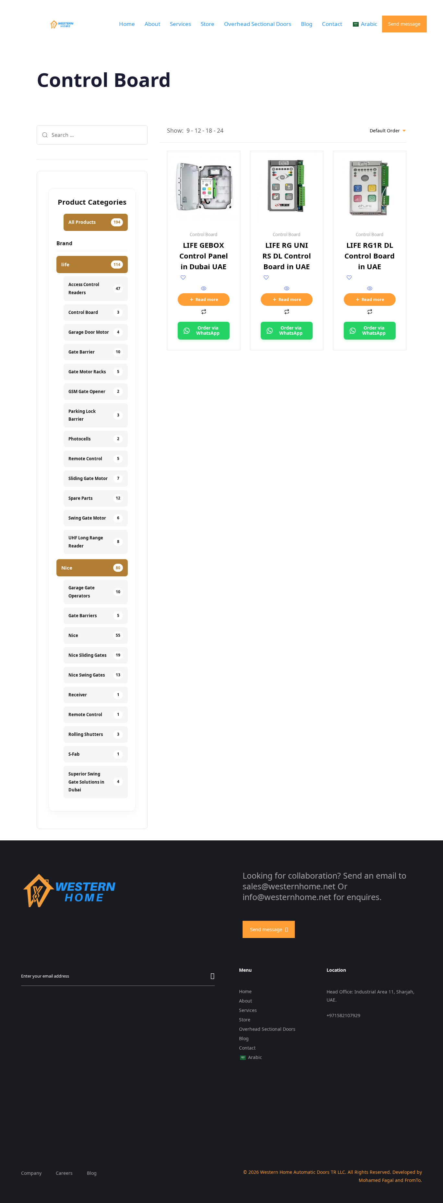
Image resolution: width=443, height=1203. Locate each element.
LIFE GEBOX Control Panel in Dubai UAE (203, 255)
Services (180, 24)
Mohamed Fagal (376, 1180)
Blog (306, 24)
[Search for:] (92, 135)
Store (207, 24)
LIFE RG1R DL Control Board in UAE (369, 255)
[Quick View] (204, 288)
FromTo (413, 1180)
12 (198, 130)
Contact (332, 24)
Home (127, 24)
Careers (64, 1173)
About (152, 24)
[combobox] (388, 130)
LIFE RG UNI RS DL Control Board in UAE (286, 255)
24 (220, 130)
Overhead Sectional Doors (257, 24)
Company (31, 1173)
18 (209, 130)
